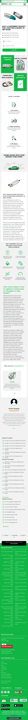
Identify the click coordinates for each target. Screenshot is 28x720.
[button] (13, 393)
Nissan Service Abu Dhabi (7, 606)
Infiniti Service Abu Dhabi (21, 579)
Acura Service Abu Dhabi (7, 551)
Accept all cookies (14, 718)
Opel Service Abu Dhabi (20, 606)
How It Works (4, 663)
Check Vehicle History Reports (12, 504)
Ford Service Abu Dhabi (20, 572)
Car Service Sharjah (5, 675)
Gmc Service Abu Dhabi (20, 574)
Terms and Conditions (6, 681)
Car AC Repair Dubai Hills (11, 520)
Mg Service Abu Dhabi (20, 600)
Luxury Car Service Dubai (11, 507)
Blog (2, 670)
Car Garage (3, 668)
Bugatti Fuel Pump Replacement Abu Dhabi (14, 480)
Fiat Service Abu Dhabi (7, 572)
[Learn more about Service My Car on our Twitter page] (2, 692)
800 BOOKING (7, 646)
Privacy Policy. (14, 715)
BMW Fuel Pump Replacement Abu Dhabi (14, 477)
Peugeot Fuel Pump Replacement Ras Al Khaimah (15, 453)
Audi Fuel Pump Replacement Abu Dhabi (15, 469)
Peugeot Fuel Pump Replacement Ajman (15, 440)
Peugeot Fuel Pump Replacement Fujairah (13, 449)
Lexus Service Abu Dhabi (21, 589)
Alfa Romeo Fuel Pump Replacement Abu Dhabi (14, 462)
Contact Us (3, 667)
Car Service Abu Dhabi (6, 677)
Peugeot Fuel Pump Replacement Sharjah (13, 456)
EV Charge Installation (6, 674)
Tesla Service (18, 619)
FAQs (2, 665)
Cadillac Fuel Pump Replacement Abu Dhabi (14, 484)
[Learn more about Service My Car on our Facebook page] (5, 692)
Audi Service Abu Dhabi (20, 555)
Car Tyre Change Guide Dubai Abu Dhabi (15, 509)
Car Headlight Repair (10, 512)
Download (3, 672)
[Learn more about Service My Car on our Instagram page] (8, 692)
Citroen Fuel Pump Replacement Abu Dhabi (14, 492)
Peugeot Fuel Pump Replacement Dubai (15, 445)
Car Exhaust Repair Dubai (11, 514)
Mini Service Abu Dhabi (7, 603)
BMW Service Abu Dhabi (20, 558)
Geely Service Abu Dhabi (7, 574)
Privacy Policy (4, 682)
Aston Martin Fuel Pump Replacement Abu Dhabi (14, 466)
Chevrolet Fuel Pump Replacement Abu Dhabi (15, 488)
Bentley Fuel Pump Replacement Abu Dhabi (14, 473)
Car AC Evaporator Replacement (13, 501)
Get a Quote (14, 543)
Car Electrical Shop (9, 517)
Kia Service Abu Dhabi (8, 586)
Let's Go (14, 50)
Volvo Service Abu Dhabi (7, 626)
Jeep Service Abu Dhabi (20, 582)
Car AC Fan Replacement (11, 522)
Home (2, 661)
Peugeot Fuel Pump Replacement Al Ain (15, 443)
